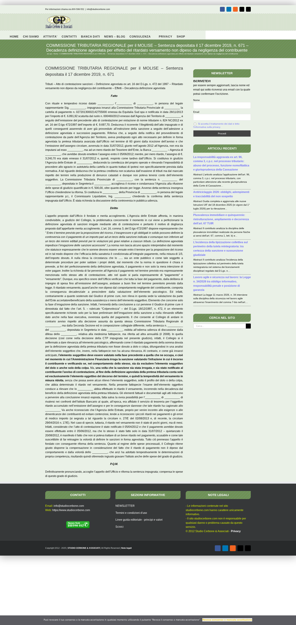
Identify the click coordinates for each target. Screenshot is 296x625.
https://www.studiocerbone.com (71, 510)
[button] (190, 35)
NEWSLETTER (125, 505)
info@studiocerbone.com (98, 9)
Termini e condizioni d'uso (131, 512)
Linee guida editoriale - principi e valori (139, 519)
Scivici (119, 526)
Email (196, 112)
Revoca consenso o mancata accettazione (227, 619)
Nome (196, 100)
